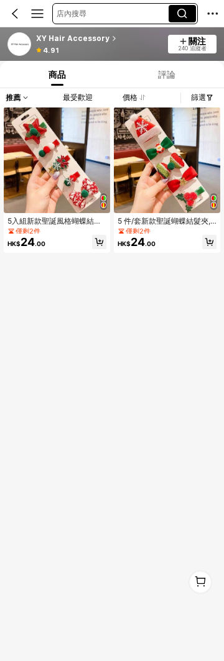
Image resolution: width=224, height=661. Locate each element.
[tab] (56, 74)
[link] (20, 45)
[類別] (37, 13)
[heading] (98, 38)
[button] (15, 13)
